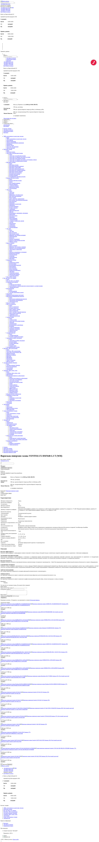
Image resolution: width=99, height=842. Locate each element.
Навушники (9, 358)
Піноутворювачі (13, 218)
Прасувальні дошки (14, 233)
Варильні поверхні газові (12, 490)
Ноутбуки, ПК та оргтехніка (10, 348)
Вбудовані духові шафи (15, 167)
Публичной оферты (34, 600)
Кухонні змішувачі (13, 343)
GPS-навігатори (10, 409)
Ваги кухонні (12, 197)
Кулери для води (13, 207)
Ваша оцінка (4, 586)
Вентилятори (12, 266)
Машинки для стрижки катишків (17, 235)
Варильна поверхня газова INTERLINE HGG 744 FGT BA (15, 653)
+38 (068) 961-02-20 (5, 4)
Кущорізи (11, 326)
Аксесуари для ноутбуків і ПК (13, 352)
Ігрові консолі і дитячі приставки (14, 435)
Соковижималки (13, 219)
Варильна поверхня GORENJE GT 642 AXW (12, 733)
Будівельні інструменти (12, 282)
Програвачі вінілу (13, 391)
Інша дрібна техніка (11, 276)
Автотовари (6, 404)
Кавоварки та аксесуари (15, 204)
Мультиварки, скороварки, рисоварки (18, 213)
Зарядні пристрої (10, 148)
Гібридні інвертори (11, 141)
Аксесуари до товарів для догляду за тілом (19, 157)
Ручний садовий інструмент (16, 336)
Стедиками (9, 403)
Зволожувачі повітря (14, 274)
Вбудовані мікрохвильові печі (16, 168)
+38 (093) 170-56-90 (5, 10)
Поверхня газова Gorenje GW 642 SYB (10, 757)
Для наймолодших (11, 425)
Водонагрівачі (12, 263)
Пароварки (12, 217)
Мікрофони (9, 357)
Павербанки (9, 144)
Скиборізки (12, 209)
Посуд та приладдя (11, 304)
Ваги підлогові (13, 232)
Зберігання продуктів (14, 315)
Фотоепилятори (13, 254)
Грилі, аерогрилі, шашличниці (16, 198)
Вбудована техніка (11, 162)
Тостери (11, 222)
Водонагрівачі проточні (15, 265)
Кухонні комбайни (13, 206)
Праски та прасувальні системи (17, 240)
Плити (11, 181)
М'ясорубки (12, 214)
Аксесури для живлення (12, 146)
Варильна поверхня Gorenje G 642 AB (10, 725)
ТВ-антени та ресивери (15, 400)
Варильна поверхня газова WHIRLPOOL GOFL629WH (14, 669)
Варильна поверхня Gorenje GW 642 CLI (11, 701)
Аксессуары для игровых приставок (18, 439)
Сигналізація (9, 368)
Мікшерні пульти (13, 390)
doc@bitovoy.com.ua (5, 11)
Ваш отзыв (4, 594)
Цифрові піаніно (13, 392)
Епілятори (11, 256)
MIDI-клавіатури (13, 388)
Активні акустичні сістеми (16, 382)
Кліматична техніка (11, 260)
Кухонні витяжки (13, 175)
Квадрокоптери (10, 418)
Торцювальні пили (14, 287)
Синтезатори (12, 387)
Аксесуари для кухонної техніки (17, 158)
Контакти (8, 60)
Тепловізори (9, 369)
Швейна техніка (13, 241)
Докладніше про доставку (9, 118)
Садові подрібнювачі (14, 327)
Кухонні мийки (13, 341)
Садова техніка (10, 317)
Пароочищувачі (13, 236)
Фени (10, 250)
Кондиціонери (12, 267)
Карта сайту (16, 839)
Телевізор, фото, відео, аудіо (10, 370)
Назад (7, 137)
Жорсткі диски (10, 361)
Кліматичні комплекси (14, 270)
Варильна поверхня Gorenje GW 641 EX (10, 693)
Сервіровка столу (13, 314)
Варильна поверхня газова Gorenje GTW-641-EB (13, 717)
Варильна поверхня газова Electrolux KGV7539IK (13, 677)
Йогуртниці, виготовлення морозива (18, 200)
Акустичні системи (14, 381)
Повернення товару (11, 59)
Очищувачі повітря (14, 273)
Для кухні (8, 189)
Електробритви (13, 257)
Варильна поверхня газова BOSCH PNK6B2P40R (13, 613)
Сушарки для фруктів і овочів (16, 220)
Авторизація (6, 124)
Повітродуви (12, 331)
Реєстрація (6, 126)
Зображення (4, 596)
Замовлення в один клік (6, 467)
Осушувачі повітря (14, 275)
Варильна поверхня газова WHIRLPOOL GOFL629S (14, 661)
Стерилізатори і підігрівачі (15, 431)
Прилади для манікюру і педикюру (18, 252)
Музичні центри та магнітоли (13, 394)
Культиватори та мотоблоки (16, 325)
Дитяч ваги (12, 430)
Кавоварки (12, 202)
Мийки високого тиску (12, 408)
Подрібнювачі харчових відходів (17, 176)
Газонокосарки (13, 323)
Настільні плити (13, 215)
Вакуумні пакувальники (15, 196)
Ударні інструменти (14, 386)
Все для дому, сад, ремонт (9, 278)
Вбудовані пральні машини (16, 171)
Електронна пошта (6, 589)
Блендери (11, 193)
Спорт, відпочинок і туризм (10, 410)
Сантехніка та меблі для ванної (14, 338)
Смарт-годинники (10, 360)
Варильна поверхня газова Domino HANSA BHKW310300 (15, 685)
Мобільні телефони (11, 355)
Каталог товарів (7, 128)
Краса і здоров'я (10, 243)
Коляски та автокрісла (11, 440)
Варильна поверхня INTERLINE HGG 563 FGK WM (14, 637)
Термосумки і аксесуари (12, 416)
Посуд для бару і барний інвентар (17, 312)
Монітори (8, 356)
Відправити (3, 597)
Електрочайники (13, 227)
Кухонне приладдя (13, 308)
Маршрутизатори (10, 353)
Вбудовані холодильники (15, 172)
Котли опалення (13, 269)
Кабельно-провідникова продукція (14, 295)
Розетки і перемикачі (14, 239)
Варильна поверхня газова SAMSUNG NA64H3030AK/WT (15, 605)
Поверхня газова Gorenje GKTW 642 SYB (11, 741)
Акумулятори (9, 140)
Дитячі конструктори (11, 423)
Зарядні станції (10, 145)
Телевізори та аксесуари (12, 395)
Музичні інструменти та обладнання (15, 375)
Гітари (10, 383)
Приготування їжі (13, 310)
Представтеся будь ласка (7, 587)
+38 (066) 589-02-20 (5, 9)
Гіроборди (8, 414)
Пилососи (11, 237)
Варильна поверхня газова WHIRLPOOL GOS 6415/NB (14, 621)
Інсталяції (11, 344)
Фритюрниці (12, 223)
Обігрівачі (11, 271)
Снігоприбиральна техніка (13, 347)
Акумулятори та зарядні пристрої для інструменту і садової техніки (26, 286)
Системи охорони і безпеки (10, 362)
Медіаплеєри (9, 374)
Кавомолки (12, 205)
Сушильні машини (14, 185)
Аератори (11, 322)
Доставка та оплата (11, 58)
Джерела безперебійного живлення (15, 142)
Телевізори (12, 399)
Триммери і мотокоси (14, 328)
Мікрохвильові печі (14, 210)
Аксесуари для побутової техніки (14, 153)
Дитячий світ (6, 420)
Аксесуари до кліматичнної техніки (18, 161)
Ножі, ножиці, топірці (14, 309)
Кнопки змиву (12, 345)
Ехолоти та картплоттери (12, 417)
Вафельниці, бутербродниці (16, 194)
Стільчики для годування (15, 433)
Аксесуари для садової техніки (16, 321)
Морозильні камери (14, 187)
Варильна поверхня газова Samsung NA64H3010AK (13, 629)
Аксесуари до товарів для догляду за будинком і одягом (23, 159)
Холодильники (13, 188)
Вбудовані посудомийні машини (17, 170)
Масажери (11, 258)
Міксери (11, 211)
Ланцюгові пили (13, 330)
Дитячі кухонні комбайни (15, 429)
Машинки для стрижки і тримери (17, 247)
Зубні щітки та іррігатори (15, 249)
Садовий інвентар (10, 332)
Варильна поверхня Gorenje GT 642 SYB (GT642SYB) (14, 709)
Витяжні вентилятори (14, 174)
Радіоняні (11, 434)
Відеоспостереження (11, 366)
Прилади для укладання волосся (17, 248)
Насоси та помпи (10, 302)
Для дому (8, 228)
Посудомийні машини (14, 183)
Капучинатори (13, 201)
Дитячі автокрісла (13, 444)
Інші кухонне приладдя (15, 313)
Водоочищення (10, 288)
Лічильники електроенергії (16, 300)
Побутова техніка (7, 149)
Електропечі (12, 226)
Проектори (9, 401)
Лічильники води (13, 301)
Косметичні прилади (14, 253)
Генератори (9, 293)
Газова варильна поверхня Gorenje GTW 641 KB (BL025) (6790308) (17, 749)
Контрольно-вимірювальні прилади (15, 296)
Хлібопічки (12, 224)
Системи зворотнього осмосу (16, 292)
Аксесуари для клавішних (15, 379)
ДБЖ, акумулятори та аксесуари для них (13, 136)
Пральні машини (13, 184)
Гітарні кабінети (13, 384)
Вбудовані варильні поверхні (16, 166)
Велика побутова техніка (12, 178)
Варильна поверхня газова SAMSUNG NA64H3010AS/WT (15, 645)
